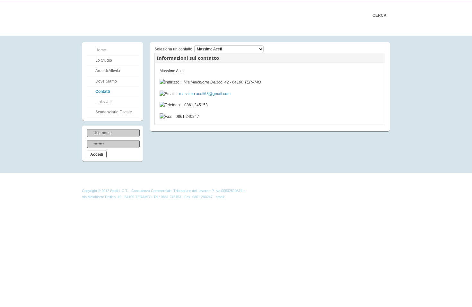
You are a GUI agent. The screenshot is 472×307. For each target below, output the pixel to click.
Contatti (102, 91)
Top (382, 179)
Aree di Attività (107, 70)
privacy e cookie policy (263, 191)
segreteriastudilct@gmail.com (249, 197)
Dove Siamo (106, 81)
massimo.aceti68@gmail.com (205, 94)
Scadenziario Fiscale (113, 112)
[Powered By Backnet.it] (372, 193)
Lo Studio (103, 60)
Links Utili (103, 102)
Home (100, 50)
